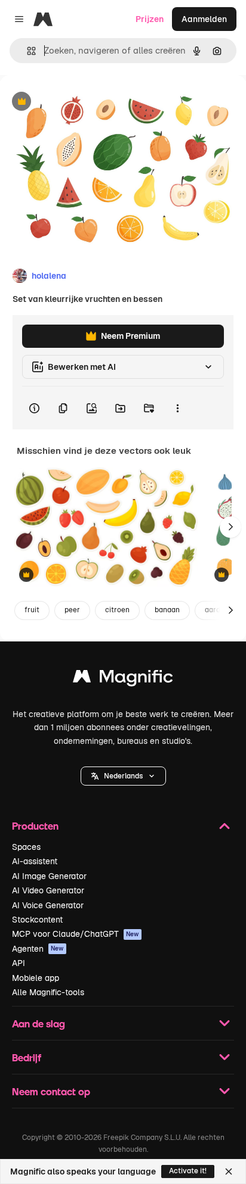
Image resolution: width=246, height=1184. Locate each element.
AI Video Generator (48, 890)
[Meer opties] (177, 408)
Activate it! (188, 1171)
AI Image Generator (49, 876)
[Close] (229, 1171)
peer (72, 610)
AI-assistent (34, 861)
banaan (167, 610)
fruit (31, 610)
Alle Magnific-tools (48, 992)
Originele (78, 102)
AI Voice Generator (48, 905)
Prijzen (150, 19)
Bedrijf (26, 1057)
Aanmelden (204, 19)
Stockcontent (37, 919)
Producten (35, 826)
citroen (117, 610)
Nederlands (123, 776)
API (18, 963)
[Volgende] (230, 527)
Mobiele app (35, 978)
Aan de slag (38, 1023)
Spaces (26, 847)
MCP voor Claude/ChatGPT (75, 933)
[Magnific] (123, 679)
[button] (123, 776)
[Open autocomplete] (26, 50)
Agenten (38, 948)
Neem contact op (51, 1091)
